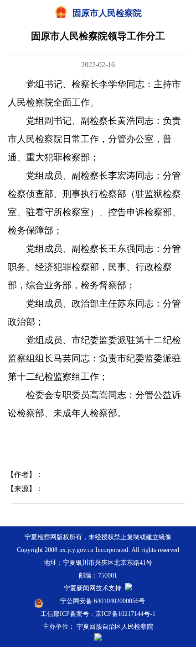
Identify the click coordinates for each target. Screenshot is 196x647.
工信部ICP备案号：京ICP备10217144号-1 (98, 613)
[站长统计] (128, 588)
